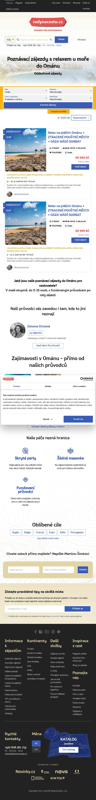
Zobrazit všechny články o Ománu (48, 427)
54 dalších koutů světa (49, 538)
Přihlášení (82, 40)
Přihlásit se (77, 609)
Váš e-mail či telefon (53, 567)
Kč (36, 743)
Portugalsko (77, 532)
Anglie (15, 532)
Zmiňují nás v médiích (48, 764)
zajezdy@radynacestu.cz (16, 754)
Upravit (46, 419)
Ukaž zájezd (80, 167)
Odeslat (83, 570)
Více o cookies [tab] (79, 386)
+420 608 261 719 (31, 45)
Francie (40, 532)
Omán (70, 153)
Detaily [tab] (48, 386)
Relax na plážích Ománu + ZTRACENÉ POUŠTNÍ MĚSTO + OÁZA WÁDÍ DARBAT (68, 137)
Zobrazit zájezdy (48, 105)
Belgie (27, 532)
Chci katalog (68, 750)
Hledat (61, 39)
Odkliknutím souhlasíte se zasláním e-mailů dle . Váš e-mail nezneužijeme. (45, 616)
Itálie (62, 532)
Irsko (52, 532)
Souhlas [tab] (16, 386)
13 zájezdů (36, 332)
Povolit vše (78, 419)
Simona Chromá (21, 194)
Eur (36, 749)
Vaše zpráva (14, 567)
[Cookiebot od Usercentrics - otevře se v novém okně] (82, 379)
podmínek (54, 616)
